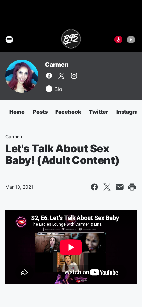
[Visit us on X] (61, 76)
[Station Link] (71, 39)
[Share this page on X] (107, 187)
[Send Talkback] (118, 39)
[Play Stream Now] (131, 39)
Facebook (68, 111)
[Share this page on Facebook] (94, 187)
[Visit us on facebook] (49, 76)
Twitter (98, 111)
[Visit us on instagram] (74, 76)
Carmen (57, 64)
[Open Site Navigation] (9, 39)
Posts (40, 111)
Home (17, 111)
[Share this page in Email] (119, 187)
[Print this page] (132, 187)
